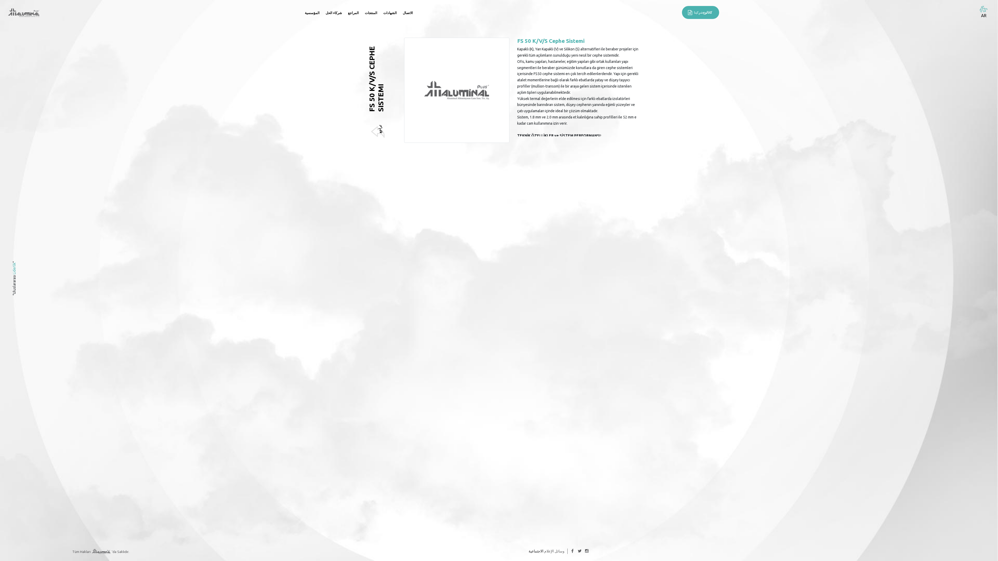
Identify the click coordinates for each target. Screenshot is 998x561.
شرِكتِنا (703, 12)
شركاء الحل (334, 13)
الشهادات (390, 13)
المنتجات (371, 13)
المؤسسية (312, 13)
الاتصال (408, 13)
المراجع (353, 13)
